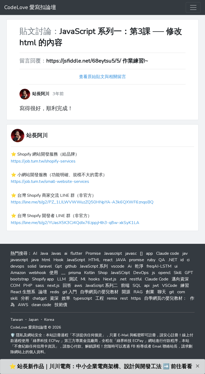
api (146, 285)
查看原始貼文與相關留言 (102, 77)
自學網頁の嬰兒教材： (165, 298)
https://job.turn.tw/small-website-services (50, 181)
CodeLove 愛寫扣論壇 (30, 7)
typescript (82, 298)
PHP (27, 285)
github (71, 266)
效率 (66, 298)
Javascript (113, 253)
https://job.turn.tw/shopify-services (43, 161)
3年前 (58, 94)
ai (65, 253)
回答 (67, 285)
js (153, 273)
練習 (184, 285)
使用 (53, 273)
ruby (151, 260)
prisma (75, 273)
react (108, 260)
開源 (126, 292)
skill (14, 298)
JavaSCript (120, 273)
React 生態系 (22, 292)
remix (112, 298)
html (46, 260)
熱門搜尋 (18, 253)
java (35, 260)
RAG (138, 292)
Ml (83, 279)
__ (63, 273)
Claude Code (156, 279)
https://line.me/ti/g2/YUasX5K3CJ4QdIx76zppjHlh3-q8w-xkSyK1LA (75, 223)
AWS (23, 305)
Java (44, 253)
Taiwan (16, 319)
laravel (46, 266)
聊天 (161, 292)
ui (176, 266)
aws (78, 285)
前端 (125, 285)
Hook (58, 260)
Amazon (18, 273)
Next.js (109, 279)
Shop (103, 273)
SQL (137, 285)
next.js (53, 285)
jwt (156, 285)
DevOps (141, 273)
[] (141, 253)
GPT (189, 273)
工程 (99, 298)
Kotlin (89, 273)
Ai (130, 266)
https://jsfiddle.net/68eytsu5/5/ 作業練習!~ (97, 60)
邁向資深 (180, 279)
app (149, 253)
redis (54, 292)
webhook (37, 273)
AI (35, 253)
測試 (73, 279)
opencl (164, 273)
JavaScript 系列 (94, 266)
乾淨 (139, 266)
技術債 (60, 305)
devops (17, 266)
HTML (94, 260)
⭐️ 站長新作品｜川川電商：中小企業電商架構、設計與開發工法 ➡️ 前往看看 (100, 366)
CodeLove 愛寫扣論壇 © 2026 (35, 327)
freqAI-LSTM (159, 266)
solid (31, 266)
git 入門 (69, 292)
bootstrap (19, 279)
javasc (131, 253)
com (181, 292)
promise (136, 260)
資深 (54, 298)
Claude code (167, 253)
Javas (56, 253)
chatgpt (40, 298)
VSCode (169, 285)
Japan (33, 319)
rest (124, 298)
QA (162, 260)
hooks (94, 279)
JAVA (121, 260)
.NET (172, 260)
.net (123, 279)
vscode (117, 266)
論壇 (42, 292)
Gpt (58, 266)
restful (136, 279)
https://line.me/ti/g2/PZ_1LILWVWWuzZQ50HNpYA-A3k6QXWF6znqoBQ (82, 202)
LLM (61, 279)
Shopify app (43, 279)
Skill (178, 273)
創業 (150, 292)
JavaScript (76, 260)
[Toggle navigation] (193, 7)
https (136, 298)
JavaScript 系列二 (101, 285)
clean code (41, 305)
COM (15, 285)
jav (185, 253)
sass (40, 285)
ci (188, 260)
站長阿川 (37, 135)
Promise (93, 253)
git (171, 292)
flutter (76, 253)
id (182, 260)
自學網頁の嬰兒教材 (99, 292)
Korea (49, 319)
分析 (25, 298)
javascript (19, 260)
